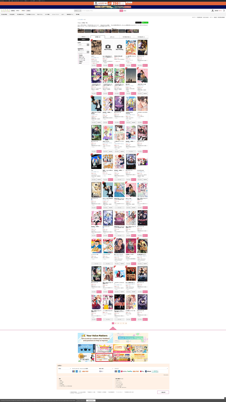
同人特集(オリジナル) (31, 14)
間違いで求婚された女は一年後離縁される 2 (108, 283)
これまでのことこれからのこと (119, 283)
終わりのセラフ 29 (140, 226)
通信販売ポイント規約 (91, 392)
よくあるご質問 (32, 0)
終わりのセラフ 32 (129, 170)
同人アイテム (39, 14)
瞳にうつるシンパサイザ (118, 254)
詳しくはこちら (166, 374)
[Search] (88, 52)
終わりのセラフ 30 (106, 226)
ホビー (63, 14)
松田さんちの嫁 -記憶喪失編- (108, 198)
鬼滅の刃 (215, 17)
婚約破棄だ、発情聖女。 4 (107, 112)
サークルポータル (16, 0)
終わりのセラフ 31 (94, 198)
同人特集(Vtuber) (20, 14)
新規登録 (216, 10)
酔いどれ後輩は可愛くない (130, 282)
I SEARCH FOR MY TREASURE (129, 113)
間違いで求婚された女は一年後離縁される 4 (142, 199)
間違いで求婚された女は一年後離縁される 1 (96, 311)
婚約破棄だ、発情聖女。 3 (130, 141)
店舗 (9, 0)
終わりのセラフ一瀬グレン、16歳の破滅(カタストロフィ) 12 (119, 311)
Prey (92, 170)
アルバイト (43, 0)
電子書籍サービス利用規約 (102, 392)
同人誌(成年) (12, 14)
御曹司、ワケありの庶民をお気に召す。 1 (108, 171)
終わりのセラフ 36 (140, 56)
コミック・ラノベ (55, 14)
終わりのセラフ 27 (140, 282)
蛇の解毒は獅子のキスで (141, 254)
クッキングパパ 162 (106, 254)
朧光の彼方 (128, 84)
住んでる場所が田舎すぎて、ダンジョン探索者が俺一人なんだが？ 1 (124, 25)
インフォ (6, 0)
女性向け (28, 10)
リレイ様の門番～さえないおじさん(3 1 (131, 57)
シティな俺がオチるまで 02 (107, 310)
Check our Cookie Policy (81, 400)
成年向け (17, 10)
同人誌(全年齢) (4, 14)
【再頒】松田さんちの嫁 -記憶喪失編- (96, 113)
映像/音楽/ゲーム (70, 14)
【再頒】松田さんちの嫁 (141, 84)
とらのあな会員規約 (82, 392)
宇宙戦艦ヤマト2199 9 (129, 254)
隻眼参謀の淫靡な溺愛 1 (118, 56)
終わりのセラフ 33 (140, 141)
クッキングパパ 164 (94, 254)
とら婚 (12, 0)
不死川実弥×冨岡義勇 (221, 17)
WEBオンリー (27, 0)
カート (100, 65)
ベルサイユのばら (206, 17)
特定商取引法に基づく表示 (129, 392)
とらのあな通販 (80, 19)
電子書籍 (77, 14)
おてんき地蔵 (106, 25)
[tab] (112, 36)
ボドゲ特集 (47, 14)
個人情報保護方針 (111, 392)
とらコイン (22, 0)
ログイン (220, 10)
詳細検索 (125, 10)
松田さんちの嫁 (128, 198)
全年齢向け (13, 10)
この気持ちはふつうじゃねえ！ (119, 142)
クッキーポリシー (120, 392)
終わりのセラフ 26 (140, 310)
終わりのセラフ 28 (94, 282)
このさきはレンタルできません (142, 113)
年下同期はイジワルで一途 (130, 310)
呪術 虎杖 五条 (199, 17)
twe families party (140, 170)
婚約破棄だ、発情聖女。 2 (118, 170)
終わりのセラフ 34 (94, 141)
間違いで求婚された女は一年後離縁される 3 (131, 227)
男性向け (23, 10)
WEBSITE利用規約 (74, 392)
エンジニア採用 (38, 0)
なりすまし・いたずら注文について (76, 393)
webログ (102, 25)
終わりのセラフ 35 (117, 112)
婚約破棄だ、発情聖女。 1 (95, 226)
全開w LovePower (106, 141)
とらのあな (2, 0)
